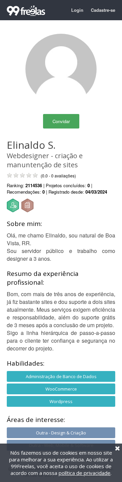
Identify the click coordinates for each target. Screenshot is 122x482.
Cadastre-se (103, 10)
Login (77, 10)
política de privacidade (84, 473)
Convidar (61, 121)
